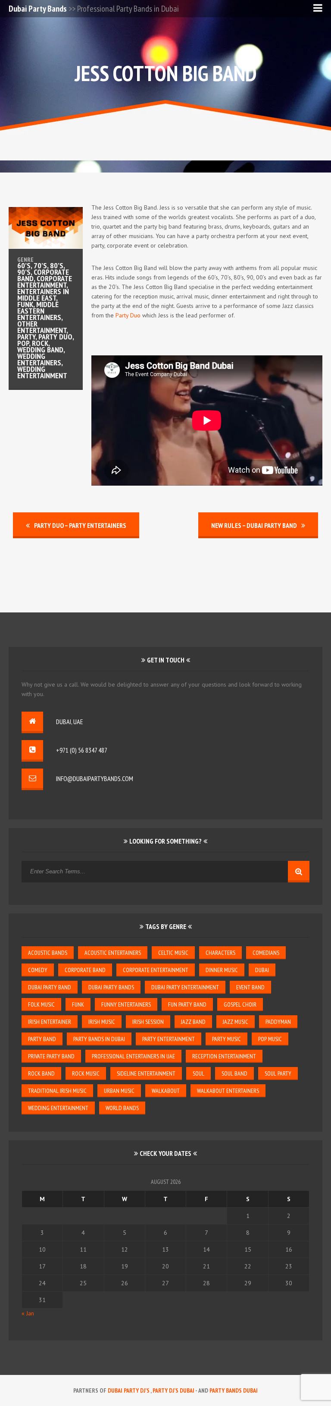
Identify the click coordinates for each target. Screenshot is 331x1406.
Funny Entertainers (126, 1004)
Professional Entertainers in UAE (133, 1056)
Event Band (250, 987)
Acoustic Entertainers (112, 953)
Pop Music (270, 1039)
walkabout (166, 1091)
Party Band (42, 1039)
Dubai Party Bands (38, 8)
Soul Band (234, 1073)
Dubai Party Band (49, 987)
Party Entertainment (168, 1039)
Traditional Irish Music (57, 1091)
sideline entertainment (146, 1073)
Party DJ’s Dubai (173, 1390)
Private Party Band (51, 1056)
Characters (220, 953)
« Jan (28, 1313)
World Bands (122, 1108)
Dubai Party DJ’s (129, 1390)
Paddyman (278, 1022)
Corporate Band (85, 970)
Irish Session (148, 1022)
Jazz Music (235, 1022)
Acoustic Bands (47, 953)
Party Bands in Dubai (99, 1039)
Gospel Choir (240, 1004)
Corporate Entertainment (155, 970)
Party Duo (128, 315)
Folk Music (41, 1004)
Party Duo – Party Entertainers (80, 525)
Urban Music (119, 1091)
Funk (78, 1004)
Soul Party (278, 1073)
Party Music (226, 1039)
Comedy (37, 970)
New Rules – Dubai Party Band (254, 525)
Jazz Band (193, 1022)
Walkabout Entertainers (228, 1091)
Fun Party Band (187, 1004)
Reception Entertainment (224, 1056)
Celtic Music (173, 953)
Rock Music (86, 1073)
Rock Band (41, 1073)
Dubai (262, 970)
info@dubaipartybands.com (94, 778)
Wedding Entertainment (58, 1108)
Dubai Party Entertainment (185, 987)
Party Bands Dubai (233, 1390)
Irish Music (101, 1022)
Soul (198, 1073)
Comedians (266, 953)
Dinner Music (222, 970)
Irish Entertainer (49, 1022)
